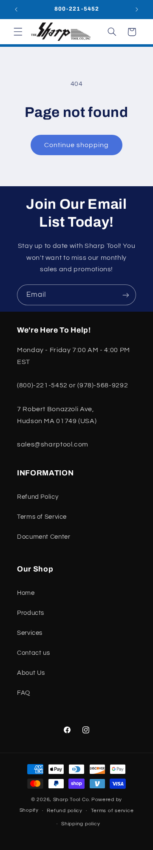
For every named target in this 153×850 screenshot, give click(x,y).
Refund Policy (37, 497)
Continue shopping (76, 145)
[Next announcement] (137, 9)
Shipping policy (80, 824)
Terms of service (112, 810)
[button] (18, 32)
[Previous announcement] (16, 9)
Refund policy (64, 810)
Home (26, 593)
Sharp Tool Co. (71, 799)
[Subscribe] (126, 294)
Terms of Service (42, 517)
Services (29, 633)
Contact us (33, 653)
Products (30, 613)
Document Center (43, 537)
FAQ (23, 693)
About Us (31, 673)
